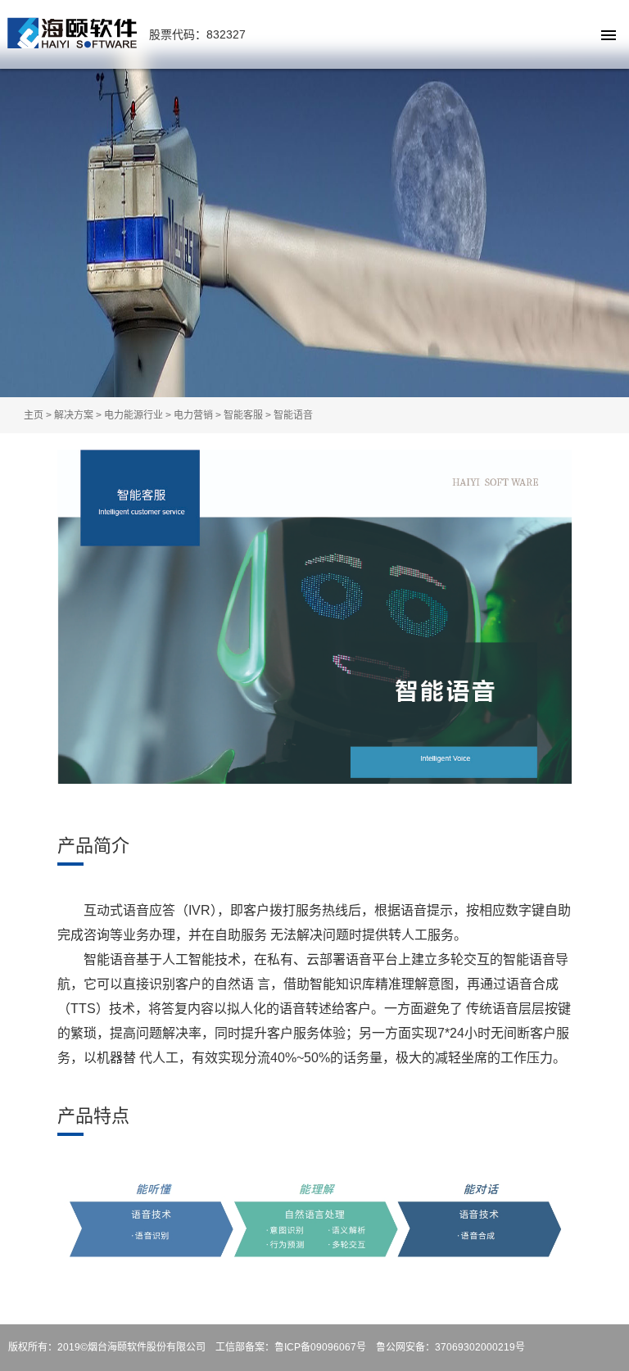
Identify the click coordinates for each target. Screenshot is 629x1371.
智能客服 (243, 415)
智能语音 (293, 415)
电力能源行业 (133, 415)
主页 (33, 415)
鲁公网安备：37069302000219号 (450, 1347)
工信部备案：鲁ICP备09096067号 (290, 1347)
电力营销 (193, 415)
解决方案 (73, 415)
